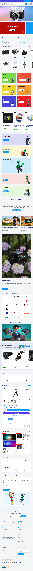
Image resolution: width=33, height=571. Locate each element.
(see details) (6, 523)
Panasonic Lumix (6, 467)
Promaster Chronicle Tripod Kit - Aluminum (13, 404)
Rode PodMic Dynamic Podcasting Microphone (19, 364)
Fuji (16, 460)
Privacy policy (4, 553)
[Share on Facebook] (24, 426)
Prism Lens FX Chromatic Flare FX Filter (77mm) (26, 446)
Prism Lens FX (4, 448)
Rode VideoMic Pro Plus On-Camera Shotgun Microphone (7, 364)
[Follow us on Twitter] (4, 560)
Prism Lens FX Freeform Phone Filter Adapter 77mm (26, 436)
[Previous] (13, 399)
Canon (7, 460)
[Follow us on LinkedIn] (12, 560)
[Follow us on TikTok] (10, 560)
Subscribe (23, 516)
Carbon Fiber (16, 419)
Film (26, 380)
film (12, 282)
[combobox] (19, 4)
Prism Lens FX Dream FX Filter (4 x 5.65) (8, 449)
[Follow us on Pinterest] (7, 560)
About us (19, 535)
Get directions (6, 489)
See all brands (26, 470)
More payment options (16, 415)
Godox (7, 380)
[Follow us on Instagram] (5, 560)
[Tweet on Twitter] (27, 426)
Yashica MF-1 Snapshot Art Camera (7, 125)
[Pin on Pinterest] (26, 426)
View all (30, 46)
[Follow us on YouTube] (8, 560)
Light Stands (16, 380)
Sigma (16, 467)
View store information (14, 424)
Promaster (4, 405)
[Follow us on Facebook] (2, 560)
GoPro (26, 460)
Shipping (3, 550)
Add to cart (18, 410)
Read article (5, 288)
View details (29, 385)
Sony (26, 467)
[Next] (19, 399)
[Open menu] (2, 4)
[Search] (26, 4)
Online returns (4, 547)
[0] (30, 4)
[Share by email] (29, 426)
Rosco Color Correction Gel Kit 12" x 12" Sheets (19, 126)
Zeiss (16, 470)
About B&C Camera (16, 210)
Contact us (19, 537)
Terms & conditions (5, 551)
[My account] (28, 4)
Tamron (7, 470)
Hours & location (20, 538)
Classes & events (20, 541)
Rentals (19, 540)
